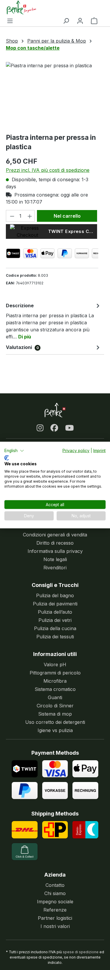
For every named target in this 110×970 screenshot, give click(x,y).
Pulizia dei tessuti (55, 637)
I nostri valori (55, 926)
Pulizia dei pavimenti (55, 604)
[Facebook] (54, 428)
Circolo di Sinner (55, 706)
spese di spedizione (81, 952)
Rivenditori (55, 567)
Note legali (55, 559)
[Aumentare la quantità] (29, 216)
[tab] (53, 321)
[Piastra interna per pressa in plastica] (52, 95)
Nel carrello (67, 216)
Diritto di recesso (55, 543)
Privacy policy (75, 450)
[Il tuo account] (80, 20)
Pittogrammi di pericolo (55, 673)
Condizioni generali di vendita (55, 535)
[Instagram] (40, 428)
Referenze (55, 910)
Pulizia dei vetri (55, 620)
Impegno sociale (55, 901)
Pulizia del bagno (55, 595)
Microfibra (55, 681)
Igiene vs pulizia (55, 730)
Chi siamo (55, 893)
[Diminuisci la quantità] (11, 216)
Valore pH (55, 664)
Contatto (55, 885)
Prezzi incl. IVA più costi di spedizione (47, 170)
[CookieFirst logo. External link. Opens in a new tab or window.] (6, 457)
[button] (14, 450)
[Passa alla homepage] (52, 7)
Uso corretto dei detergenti (55, 722)
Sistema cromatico (55, 689)
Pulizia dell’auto (55, 612)
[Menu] (10, 20)
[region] (52, 95)
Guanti (55, 697)
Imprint (99, 450)
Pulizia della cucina (55, 628)
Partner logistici (55, 918)
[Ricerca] (66, 20)
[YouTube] (69, 428)
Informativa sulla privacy (55, 551)
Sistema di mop (55, 714)
